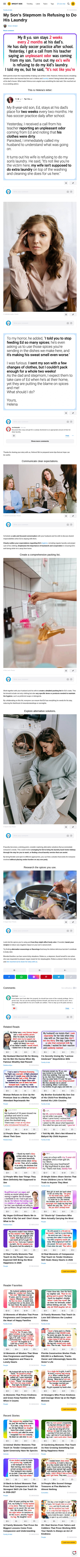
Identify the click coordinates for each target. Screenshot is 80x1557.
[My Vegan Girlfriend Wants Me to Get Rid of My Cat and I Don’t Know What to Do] (21, 1200)
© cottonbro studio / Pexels (10, 314)
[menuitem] (29, 4)
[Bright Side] (15, 4)
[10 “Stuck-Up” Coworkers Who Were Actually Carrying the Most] (59, 1200)
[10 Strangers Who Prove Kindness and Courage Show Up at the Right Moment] (59, 1379)
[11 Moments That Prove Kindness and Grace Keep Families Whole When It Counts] (21, 1379)
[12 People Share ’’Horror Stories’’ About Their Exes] (21, 1118)
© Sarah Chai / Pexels (9, 827)
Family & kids (7, 10)
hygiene (45, 543)
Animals (6, 1454)
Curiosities (6, 1186)
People (5, 1104)
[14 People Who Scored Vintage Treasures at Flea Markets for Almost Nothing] (59, 1468)
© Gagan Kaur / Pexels (9, 922)
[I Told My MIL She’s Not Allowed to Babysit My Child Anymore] (59, 1118)
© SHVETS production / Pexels (12, 515)
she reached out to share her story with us (22, 962)
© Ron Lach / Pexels (9, 670)
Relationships (7, 1065)
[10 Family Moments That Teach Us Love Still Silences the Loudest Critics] (59, 1299)
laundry (45, 78)
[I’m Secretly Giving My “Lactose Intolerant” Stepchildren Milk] (59, 1040)
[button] (14, 970)
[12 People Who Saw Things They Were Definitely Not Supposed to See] (21, 1161)
